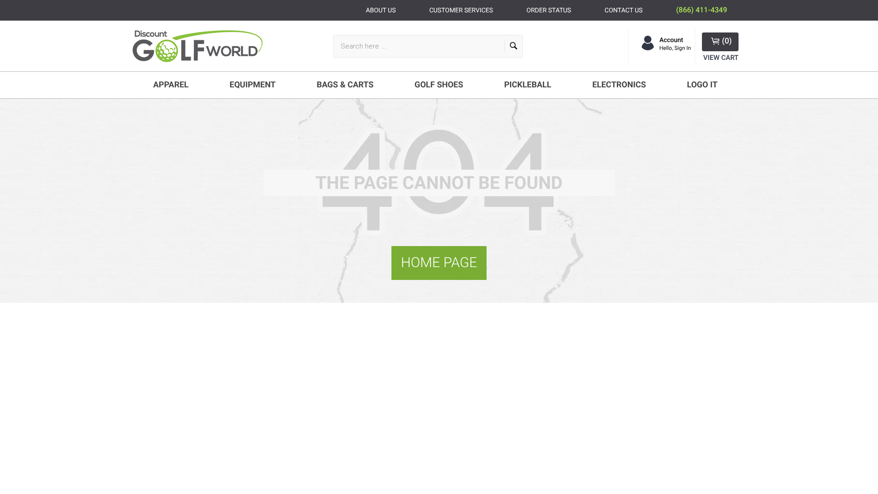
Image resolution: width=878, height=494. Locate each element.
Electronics (619, 85)
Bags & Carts (345, 85)
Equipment (253, 85)
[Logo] (201, 46)
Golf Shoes (439, 85)
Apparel (170, 85)
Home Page (439, 263)
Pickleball (527, 85)
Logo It (702, 85)
